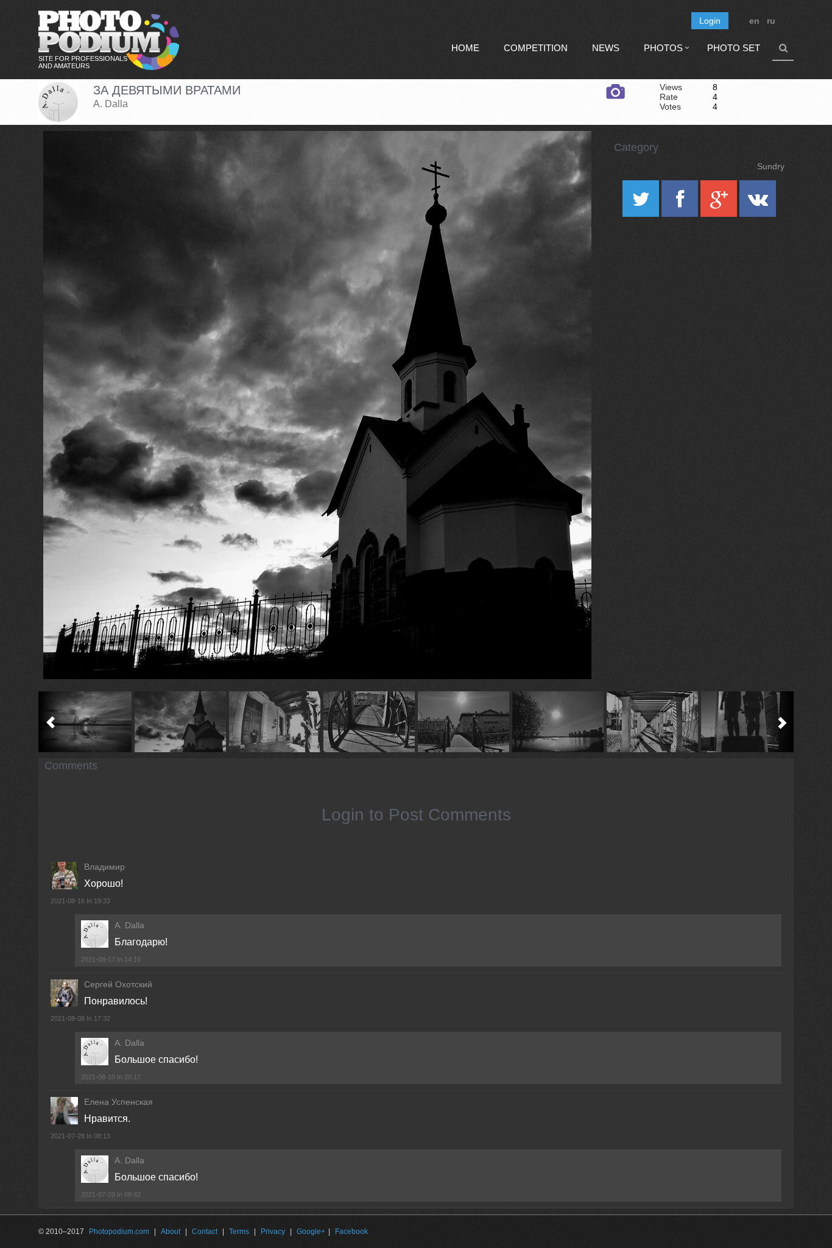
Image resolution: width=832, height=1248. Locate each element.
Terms (239, 1231)
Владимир (104, 867)
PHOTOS (663, 48)
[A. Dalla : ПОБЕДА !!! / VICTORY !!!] (746, 721)
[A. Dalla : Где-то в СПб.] (557, 721)
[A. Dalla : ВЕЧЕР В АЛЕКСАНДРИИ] (652, 721)
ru (771, 21)
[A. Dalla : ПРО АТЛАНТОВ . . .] (274, 721)
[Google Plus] (719, 203)
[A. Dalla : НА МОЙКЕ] (368, 721)
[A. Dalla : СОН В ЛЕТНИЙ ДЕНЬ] (463, 721)
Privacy (273, 1231)
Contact (204, 1231)
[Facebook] (680, 203)
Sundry (770, 166)
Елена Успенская (118, 1102)
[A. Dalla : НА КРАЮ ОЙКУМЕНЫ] (85, 721)
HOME (465, 48)
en (754, 21)
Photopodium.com (119, 1231)
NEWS (605, 48)
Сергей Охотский (118, 984)
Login (710, 21)
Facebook (351, 1231)
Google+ (311, 1231)
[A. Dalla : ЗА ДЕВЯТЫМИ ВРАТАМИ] (180, 721)
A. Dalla (110, 104)
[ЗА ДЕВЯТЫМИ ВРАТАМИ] (567, 162)
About (170, 1231)
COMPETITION (536, 48)
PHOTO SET (733, 48)
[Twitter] (641, 203)
